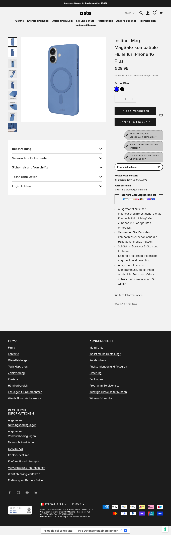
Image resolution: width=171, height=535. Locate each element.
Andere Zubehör (126, 20)
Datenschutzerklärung (21, 442)
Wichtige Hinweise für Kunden (108, 392)
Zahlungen (96, 379)
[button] (161, 116)
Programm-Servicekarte (104, 385)
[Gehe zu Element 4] (12, 63)
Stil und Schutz (85, 20)
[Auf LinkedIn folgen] (35, 492)
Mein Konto (97, 347)
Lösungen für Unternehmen (25, 392)
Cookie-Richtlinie (18, 455)
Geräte (19, 20)
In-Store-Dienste (85, 25)
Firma (11, 347)
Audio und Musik (62, 20)
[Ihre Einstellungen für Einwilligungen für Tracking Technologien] (165, 529)
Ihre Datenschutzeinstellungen (98, 530)
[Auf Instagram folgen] (18, 492)
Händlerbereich (18, 385)
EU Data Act (15, 449)
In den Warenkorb (135, 111)
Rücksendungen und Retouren (108, 366)
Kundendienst (98, 360)
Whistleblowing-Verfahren (24, 474)
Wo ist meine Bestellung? (105, 354)
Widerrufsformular (101, 398)
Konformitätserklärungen (23, 461)
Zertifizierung (16, 373)
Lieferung (96, 373)
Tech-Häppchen (18, 366)
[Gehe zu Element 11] (12, 106)
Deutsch (128, 13)
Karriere (13, 379)
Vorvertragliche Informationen (26, 468)
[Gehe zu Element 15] (12, 127)
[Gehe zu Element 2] (12, 52)
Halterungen (105, 20)
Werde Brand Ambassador (24, 398)
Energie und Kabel (38, 20)
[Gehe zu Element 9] (12, 95)
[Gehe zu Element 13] (12, 116)
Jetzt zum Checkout (135, 122)
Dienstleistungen (18, 360)
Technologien (147, 20)
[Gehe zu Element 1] (12, 42)
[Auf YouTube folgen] (27, 492)
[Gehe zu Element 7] (12, 84)
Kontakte (13, 354)
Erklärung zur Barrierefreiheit (26, 480)
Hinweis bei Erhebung (58, 530)
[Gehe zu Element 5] (12, 74)
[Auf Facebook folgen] (9, 492)
